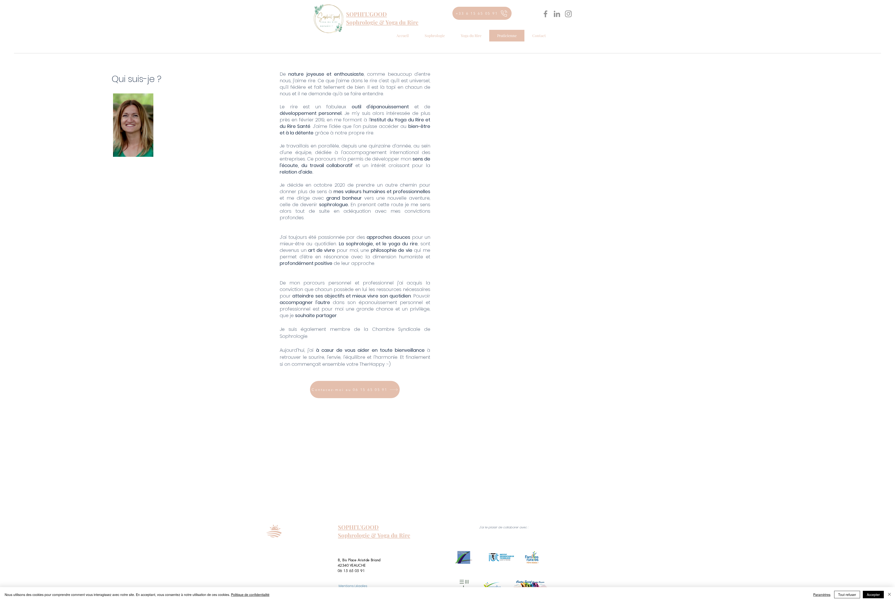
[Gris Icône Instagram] (568, 13)
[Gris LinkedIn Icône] (556, 13)
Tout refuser (847, 594)
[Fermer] (889, 594)
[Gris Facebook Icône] (545, 13)
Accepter (873, 594)
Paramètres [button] (821, 594)
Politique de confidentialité (250, 594)
